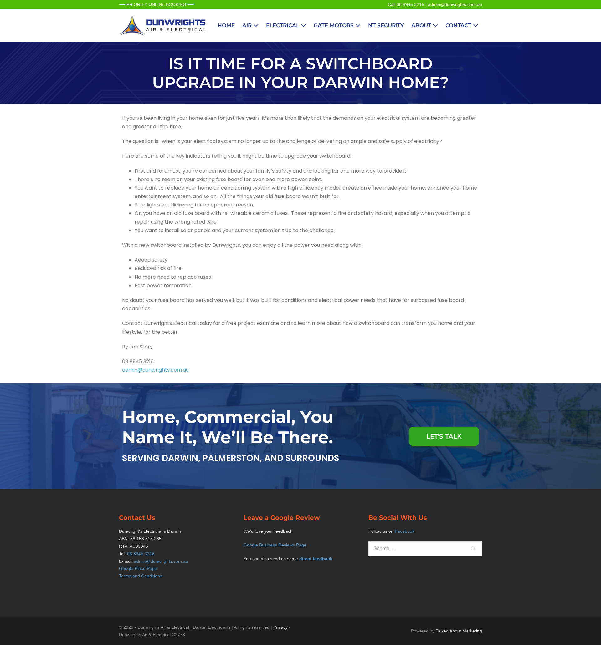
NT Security (386, 25)
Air (247, 25)
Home (226, 25)
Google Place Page (138, 568)
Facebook (404, 531)
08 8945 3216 (141, 553)
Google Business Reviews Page (275, 544)
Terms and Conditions (140, 575)
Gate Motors (334, 25)
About (422, 25)
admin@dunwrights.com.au (455, 4)
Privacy (280, 627)
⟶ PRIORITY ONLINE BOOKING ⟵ (156, 4)
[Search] (473, 548)
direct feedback (315, 558)
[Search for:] (425, 548)
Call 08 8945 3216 (406, 4)
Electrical (283, 25)
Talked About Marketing (459, 630)
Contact (459, 25)
